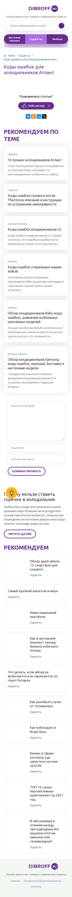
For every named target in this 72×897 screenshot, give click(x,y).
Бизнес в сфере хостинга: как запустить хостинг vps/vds (44, 759)
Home (11, 55)
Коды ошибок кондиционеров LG (34, 229)
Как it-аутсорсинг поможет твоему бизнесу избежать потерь (44, 644)
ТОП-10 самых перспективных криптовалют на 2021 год (46, 793)
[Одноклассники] (33, 116)
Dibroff (42, 8)
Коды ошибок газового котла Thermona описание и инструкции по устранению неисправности (34, 200)
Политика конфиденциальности (42, 880)
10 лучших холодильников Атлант (35, 160)
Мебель (57, 39)
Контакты (36, 886)
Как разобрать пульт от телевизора (46, 704)
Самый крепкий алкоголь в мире (33, 591)
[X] (44, 116)
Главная (15, 880)
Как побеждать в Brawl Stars (43, 729)
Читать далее (19, 533)
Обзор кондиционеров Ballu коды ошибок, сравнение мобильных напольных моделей (35, 317)
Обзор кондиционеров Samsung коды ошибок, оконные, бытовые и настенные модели (36, 364)
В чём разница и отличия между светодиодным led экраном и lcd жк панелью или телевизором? (44, 831)
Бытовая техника (14, 39)
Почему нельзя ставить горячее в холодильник (29, 497)
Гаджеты (36, 39)
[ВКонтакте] (28, 116)
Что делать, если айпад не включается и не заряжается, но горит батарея (33, 676)
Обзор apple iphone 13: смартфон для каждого (45, 565)
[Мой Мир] (38, 116)
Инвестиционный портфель (43, 614)
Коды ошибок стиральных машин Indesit (34, 269)
